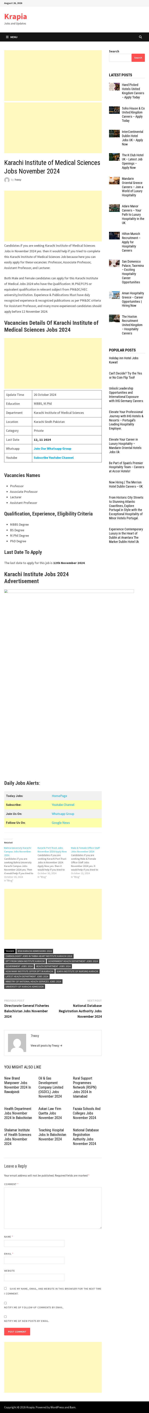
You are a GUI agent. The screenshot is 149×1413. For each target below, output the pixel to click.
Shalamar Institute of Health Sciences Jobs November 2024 (17, 1137)
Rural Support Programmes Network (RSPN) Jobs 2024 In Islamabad (84, 1087)
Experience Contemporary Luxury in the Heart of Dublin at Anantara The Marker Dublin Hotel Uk (126, 535)
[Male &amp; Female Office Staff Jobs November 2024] (87, 862)
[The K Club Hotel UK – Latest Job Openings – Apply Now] (114, 156)
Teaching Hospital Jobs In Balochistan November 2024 (52, 1134)
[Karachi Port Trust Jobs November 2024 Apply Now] (54, 862)
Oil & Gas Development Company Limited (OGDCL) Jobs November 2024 (51, 1087)
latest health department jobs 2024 (27, 976)
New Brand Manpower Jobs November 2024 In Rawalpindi (17, 1085)
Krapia (15, 16)
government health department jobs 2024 (73, 961)
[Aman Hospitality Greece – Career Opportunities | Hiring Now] (114, 294)
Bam (72, 1407)
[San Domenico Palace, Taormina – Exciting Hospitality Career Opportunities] (114, 262)
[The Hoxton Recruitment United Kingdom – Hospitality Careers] (114, 317)
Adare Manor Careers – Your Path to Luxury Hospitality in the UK (133, 214)
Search (114, 51)
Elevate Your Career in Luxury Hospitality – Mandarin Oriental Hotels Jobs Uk (125, 446)
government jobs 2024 (19, 966)
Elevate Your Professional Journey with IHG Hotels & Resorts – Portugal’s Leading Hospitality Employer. (126, 420)
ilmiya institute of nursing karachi (77, 971)
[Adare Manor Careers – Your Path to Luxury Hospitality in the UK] (114, 207)
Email (8, 1253)
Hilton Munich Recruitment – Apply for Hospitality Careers (131, 242)
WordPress (57, 1407)
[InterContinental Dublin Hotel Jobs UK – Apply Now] (114, 132)
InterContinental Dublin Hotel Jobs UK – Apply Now (132, 138)
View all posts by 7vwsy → (46, 1045)
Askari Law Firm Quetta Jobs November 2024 (50, 1113)
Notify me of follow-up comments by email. (34, 1307)
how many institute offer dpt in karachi (29, 971)
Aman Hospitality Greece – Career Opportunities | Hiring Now (133, 299)
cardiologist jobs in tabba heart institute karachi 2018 (39, 956)
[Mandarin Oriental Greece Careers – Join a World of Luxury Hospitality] (114, 179)
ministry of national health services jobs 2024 (33, 981)
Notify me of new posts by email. (26, 1321)
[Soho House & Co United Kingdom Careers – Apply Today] (114, 109)
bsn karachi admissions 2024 (35, 951)
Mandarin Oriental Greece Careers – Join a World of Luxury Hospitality (132, 187)
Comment (11, 1184)
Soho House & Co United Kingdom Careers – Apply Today (133, 114)
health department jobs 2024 (53, 966)
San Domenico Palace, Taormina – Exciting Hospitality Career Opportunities (133, 272)
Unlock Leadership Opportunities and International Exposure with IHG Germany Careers (126, 394)
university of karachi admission (25, 986)
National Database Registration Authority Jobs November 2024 (86, 1137)
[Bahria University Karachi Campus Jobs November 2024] (21, 864)
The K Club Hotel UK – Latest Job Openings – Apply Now (133, 161)
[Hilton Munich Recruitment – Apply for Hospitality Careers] (114, 234)
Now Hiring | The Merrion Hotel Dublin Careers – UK (126, 484)
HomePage (59, 796)
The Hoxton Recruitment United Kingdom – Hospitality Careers (132, 325)
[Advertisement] (53, 75)
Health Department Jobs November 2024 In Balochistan (18, 1113)
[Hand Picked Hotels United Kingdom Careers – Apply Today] (114, 85)
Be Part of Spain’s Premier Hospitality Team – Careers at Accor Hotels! (126, 467)
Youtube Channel (63, 805)
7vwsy (17, 179)
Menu (13, 37)
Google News (61, 823)
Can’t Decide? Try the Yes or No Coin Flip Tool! (125, 375)
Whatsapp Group (63, 814)
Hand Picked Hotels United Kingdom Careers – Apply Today (133, 91)
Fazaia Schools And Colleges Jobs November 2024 (86, 1113)
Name (8, 1236)
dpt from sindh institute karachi (25, 961)
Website (9, 1270)
